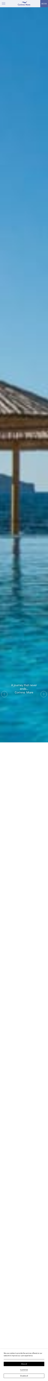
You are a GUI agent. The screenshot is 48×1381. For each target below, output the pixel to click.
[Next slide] (44, 694)
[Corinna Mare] (24, 3)
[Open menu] (3, 3)
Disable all (24, 1376)
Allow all (24, 1364)
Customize (24, 1370)
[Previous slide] (4, 694)
